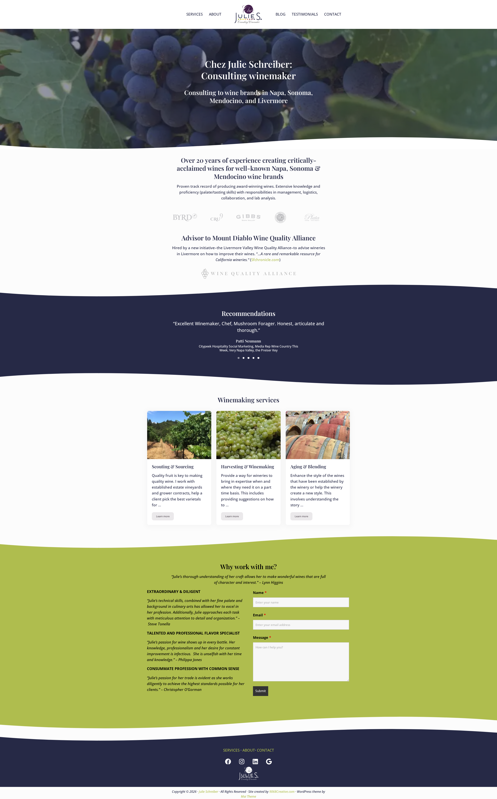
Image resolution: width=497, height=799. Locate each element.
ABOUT (248, 750)
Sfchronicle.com (265, 259)
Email (259, 615)
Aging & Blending (308, 466)
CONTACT (265, 750)
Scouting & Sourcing (173, 466)
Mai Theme (248, 796)
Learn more (165, 517)
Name (260, 593)
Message (262, 637)
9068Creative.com (281, 791)
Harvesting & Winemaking (247, 466)
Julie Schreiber (208, 791)
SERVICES (231, 750)
